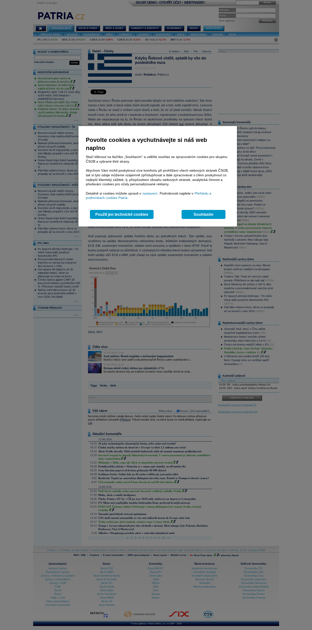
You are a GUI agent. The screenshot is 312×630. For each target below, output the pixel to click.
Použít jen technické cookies (121, 214)
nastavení (149, 193)
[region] (157, 176)
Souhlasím (203, 214)
